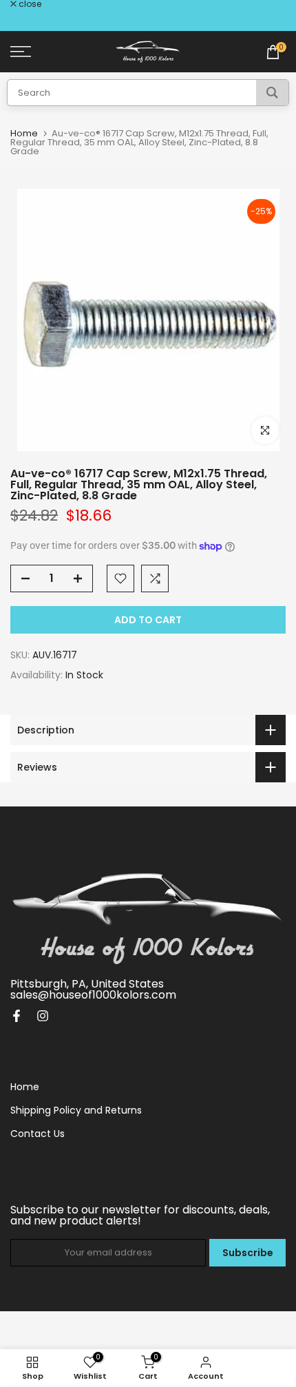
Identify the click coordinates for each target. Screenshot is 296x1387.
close (29, 4)
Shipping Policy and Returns (76, 1110)
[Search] (272, 92)
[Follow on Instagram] (42, 1016)
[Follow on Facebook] (16, 1016)
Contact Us (37, 1133)
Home (24, 133)
